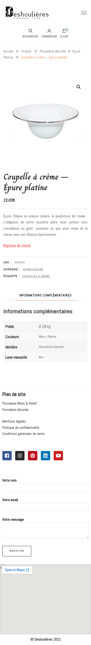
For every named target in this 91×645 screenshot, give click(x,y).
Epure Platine (33, 269)
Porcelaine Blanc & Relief (19, 403)
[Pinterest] (32, 455)
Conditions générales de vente (23, 433)
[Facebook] (7, 455)
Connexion (49, 36)
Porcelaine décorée (15, 409)
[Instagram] (19, 455)
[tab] (45, 295)
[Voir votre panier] (64, 32)
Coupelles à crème (36, 276)
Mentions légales (14, 421)
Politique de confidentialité (20, 427)
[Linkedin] (45, 455)
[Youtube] (58, 455)
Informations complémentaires (45, 295)
